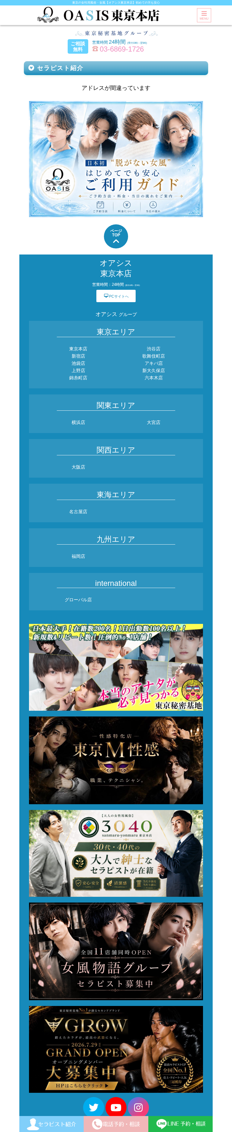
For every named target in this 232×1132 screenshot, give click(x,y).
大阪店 (78, 467)
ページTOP (116, 233)
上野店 (78, 370)
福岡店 (78, 556)
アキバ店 (154, 363)
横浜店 (78, 422)
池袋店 (78, 363)
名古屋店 (78, 511)
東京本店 (78, 348)
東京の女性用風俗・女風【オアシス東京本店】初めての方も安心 (116, 2)
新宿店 (78, 356)
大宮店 (153, 422)
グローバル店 (78, 599)
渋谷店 (153, 348)
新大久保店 (153, 370)
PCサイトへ (116, 296)
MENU (204, 18)
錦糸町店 (78, 377)
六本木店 (154, 377)
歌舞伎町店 (153, 356)
